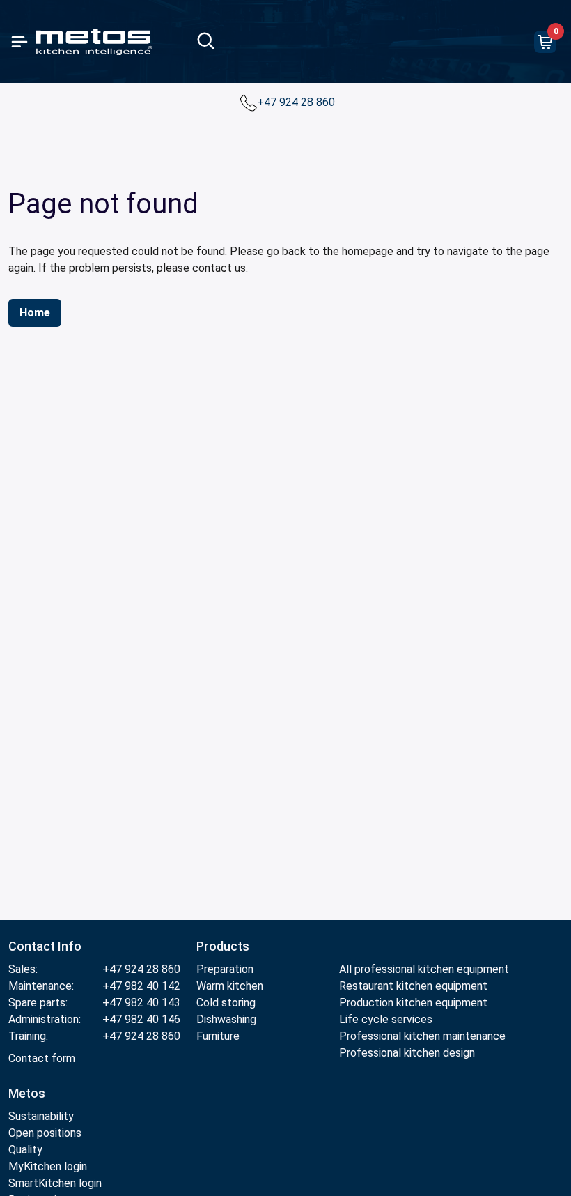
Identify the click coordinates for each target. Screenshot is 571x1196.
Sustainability (41, 1116)
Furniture (218, 1036)
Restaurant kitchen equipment (413, 985)
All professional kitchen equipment (424, 969)
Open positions (44, 1133)
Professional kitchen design (407, 1052)
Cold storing (226, 1002)
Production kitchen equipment (413, 1002)
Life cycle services (385, 1019)
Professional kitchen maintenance (422, 1036)
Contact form (41, 1058)
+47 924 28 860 (297, 102)
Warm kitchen (231, 985)
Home (34, 312)
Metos (26, 1093)
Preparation (224, 969)
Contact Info (44, 946)
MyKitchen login (47, 1166)
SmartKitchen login (55, 1183)
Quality (25, 1149)
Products (222, 946)
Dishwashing (226, 1019)
